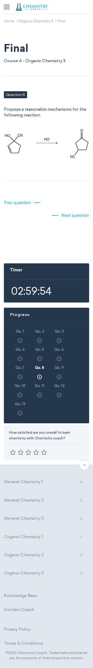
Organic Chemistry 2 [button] (24, 554)
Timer (16, 270)
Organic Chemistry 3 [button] (24, 573)
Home (9, 21)
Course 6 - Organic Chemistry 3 (34, 60)
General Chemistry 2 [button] (24, 500)
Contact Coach (19, 609)
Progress (20, 314)
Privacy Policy (17, 629)
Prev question (17, 202)
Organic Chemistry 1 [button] (23, 536)
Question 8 (15, 95)
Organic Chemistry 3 (36, 21)
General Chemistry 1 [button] (23, 481)
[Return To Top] (84, 465)
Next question (75, 215)
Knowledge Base (20, 595)
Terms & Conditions (23, 643)
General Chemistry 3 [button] (24, 518)
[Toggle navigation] (6, 7)
